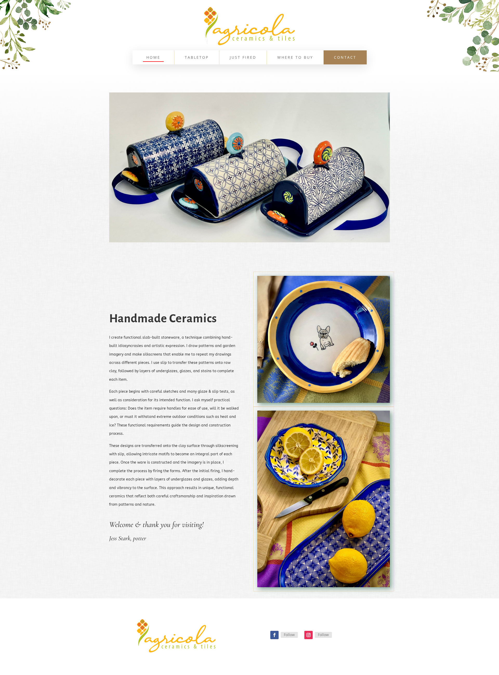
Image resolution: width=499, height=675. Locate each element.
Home (153, 58)
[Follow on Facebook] (274, 635)
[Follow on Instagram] (308, 635)
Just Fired (243, 58)
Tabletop (197, 58)
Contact (345, 58)
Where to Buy (295, 58)
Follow (289, 634)
